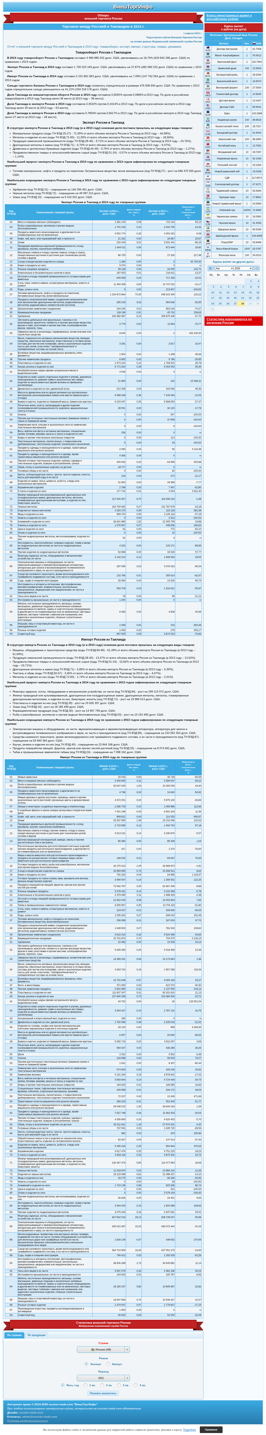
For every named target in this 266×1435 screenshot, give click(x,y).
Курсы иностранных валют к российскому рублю (229, 17)
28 (242, 303)
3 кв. (126, 1385)
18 (220, 298)
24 (212, 303)
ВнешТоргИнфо (133, 7)
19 (227, 298)
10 (212, 292)
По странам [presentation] (14, 1335)
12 (227, 292)
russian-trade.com (31, 1412)
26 (227, 303)
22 (250, 298)
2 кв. (109, 1385)
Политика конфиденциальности (27, 1420)
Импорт (117, 1364)
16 (257, 292)
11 (220, 292)
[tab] (14, 1335)
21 (242, 298)
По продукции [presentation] (36, 1335)
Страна (103, 1343)
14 (242, 292)
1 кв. (92, 1385)
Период (103, 1371)
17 (212, 298)
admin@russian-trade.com (39, 1416)
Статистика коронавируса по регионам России (229, 321)
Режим (103, 1358)
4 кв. (143, 1385)
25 (220, 303)
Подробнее (189, 1429)
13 (235, 292)
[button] (103, 1393)
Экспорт (95, 1364)
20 (235, 298)
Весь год (73, 1385)
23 (257, 298)
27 (235, 303)
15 (250, 292)
